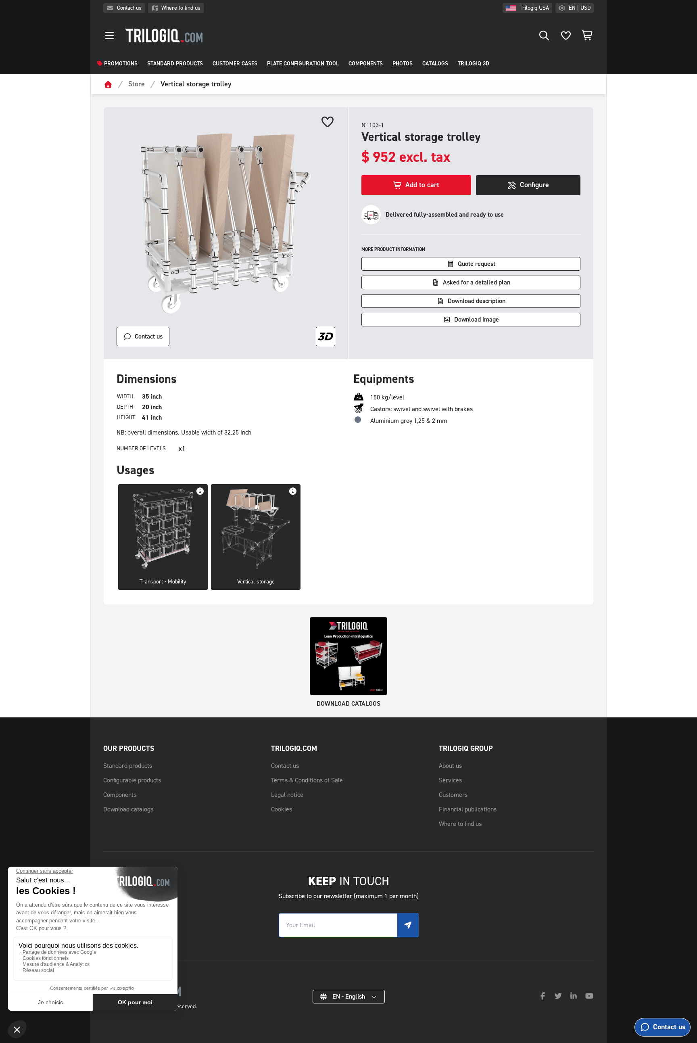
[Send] (407, 925)
